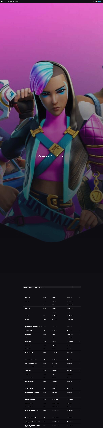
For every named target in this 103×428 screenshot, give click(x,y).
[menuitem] (26, 287)
